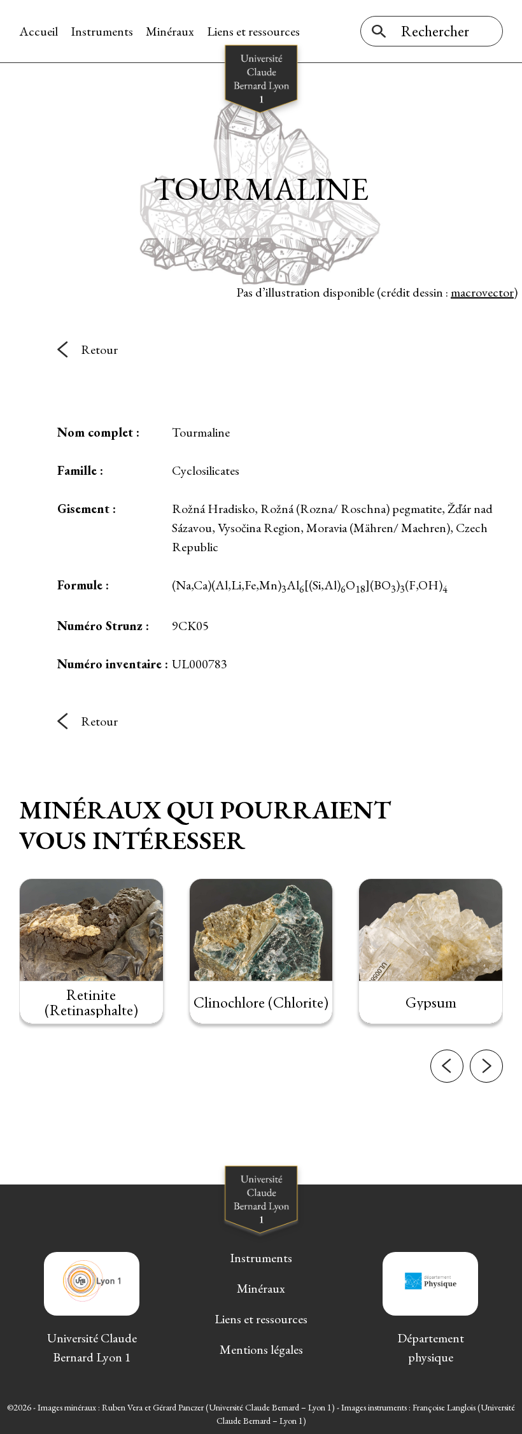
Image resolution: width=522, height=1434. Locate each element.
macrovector (482, 292)
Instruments (102, 31)
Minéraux (170, 31)
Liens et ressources (253, 31)
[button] (446, 1066)
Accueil (38, 31)
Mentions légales (261, 1349)
